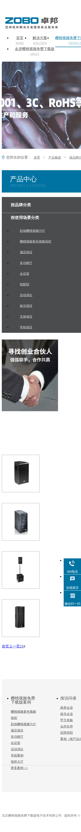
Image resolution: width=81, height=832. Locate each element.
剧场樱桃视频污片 (23, 724)
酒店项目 (17, 730)
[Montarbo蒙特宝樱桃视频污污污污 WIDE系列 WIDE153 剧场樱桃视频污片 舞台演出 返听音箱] (29, 473)
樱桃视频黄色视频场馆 (23, 715)
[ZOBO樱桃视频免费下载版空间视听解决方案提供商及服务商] (31, 27)
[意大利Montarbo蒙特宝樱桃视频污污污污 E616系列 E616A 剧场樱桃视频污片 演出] (29, 522)
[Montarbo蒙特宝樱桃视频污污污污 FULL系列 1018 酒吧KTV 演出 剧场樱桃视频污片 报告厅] (29, 570)
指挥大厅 (17, 761)
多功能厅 (17, 736)
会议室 (15, 743)
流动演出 (17, 749)
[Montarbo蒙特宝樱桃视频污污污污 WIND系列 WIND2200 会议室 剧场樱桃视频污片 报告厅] (29, 618)
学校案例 (17, 755)
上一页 (14, 646)
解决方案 (40, 40)
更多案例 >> (19, 768)
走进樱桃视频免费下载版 (34, 51)
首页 (20, 40)
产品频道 (54, 157)
